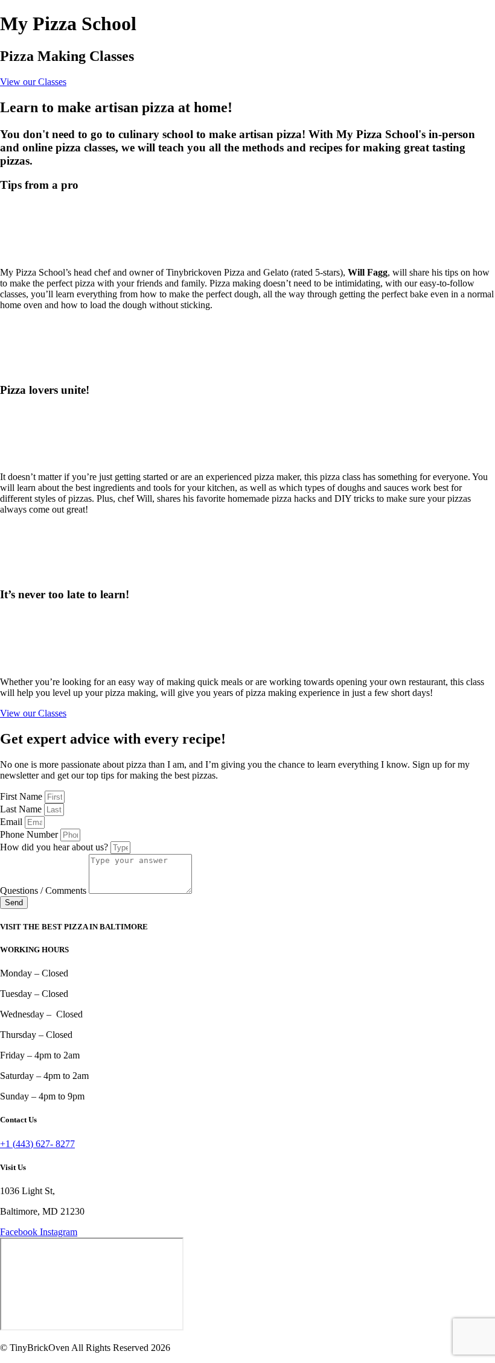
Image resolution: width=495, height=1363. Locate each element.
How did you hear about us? (55, 847)
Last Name (22, 809)
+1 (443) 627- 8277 (37, 1144)
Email (12, 822)
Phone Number (30, 834)
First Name (22, 796)
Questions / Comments (44, 890)
